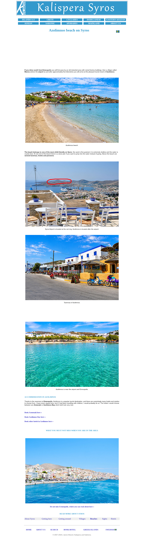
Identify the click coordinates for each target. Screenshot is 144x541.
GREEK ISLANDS (90, 530)
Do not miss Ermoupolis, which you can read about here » (72, 507)
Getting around (64, 519)
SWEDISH (110, 530)
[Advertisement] (72, 52)
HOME (29, 530)
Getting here (47, 519)
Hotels (113, 519)
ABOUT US (40, 530)
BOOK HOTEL (70, 530)
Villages (82, 519)
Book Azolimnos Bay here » (35, 417)
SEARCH (54, 530)
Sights (104, 519)
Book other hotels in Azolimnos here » (39, 421)
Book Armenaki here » (33, 412)
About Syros (30, 519)
